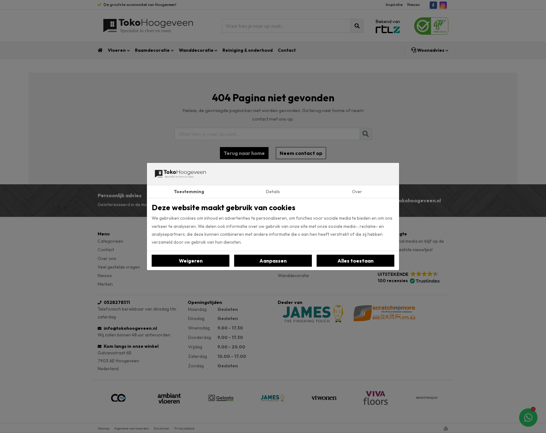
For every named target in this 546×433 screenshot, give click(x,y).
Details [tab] (273, 191)
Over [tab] (357, 191)
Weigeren (191, 261)
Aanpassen (273, 261)
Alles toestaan (355, 261)
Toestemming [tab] (189, 191)
